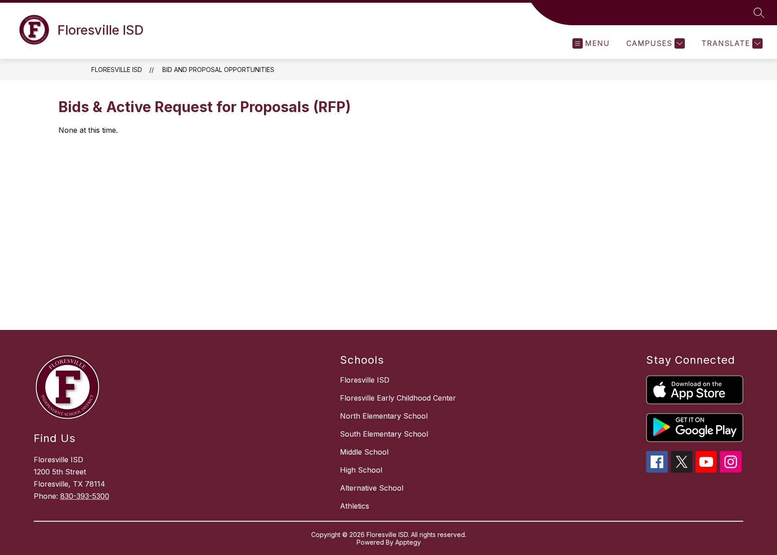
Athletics (354, 505)
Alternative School (371, 487)
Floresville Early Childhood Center (398, 397)
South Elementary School (384, 433)
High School (361, 469)
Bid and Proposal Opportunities (218, 69)
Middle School (364, 451)
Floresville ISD (116, 69)
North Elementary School (384, 415)
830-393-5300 (84, 496)
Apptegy (408, 542)
